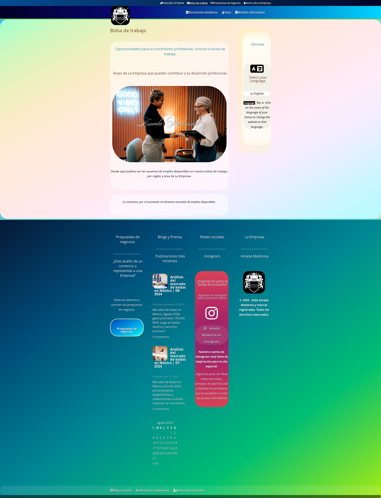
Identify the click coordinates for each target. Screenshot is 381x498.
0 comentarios (161, 336)
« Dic (156, 463)
